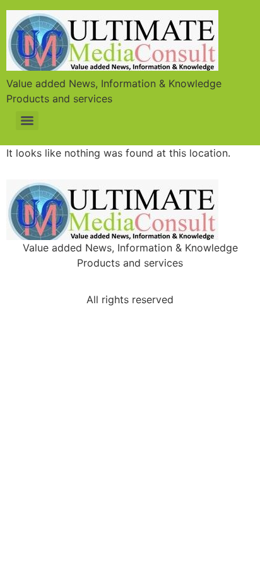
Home (43, 281)
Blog (148, 281)
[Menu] (27, 120)
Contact (207, 281)
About (96, 281)
